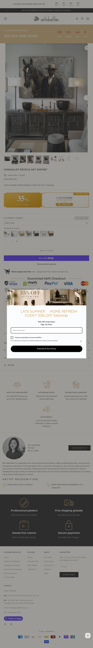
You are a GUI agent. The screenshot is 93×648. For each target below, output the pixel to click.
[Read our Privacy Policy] (80, 341)
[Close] (83, 292)
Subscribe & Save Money (46, 349)
